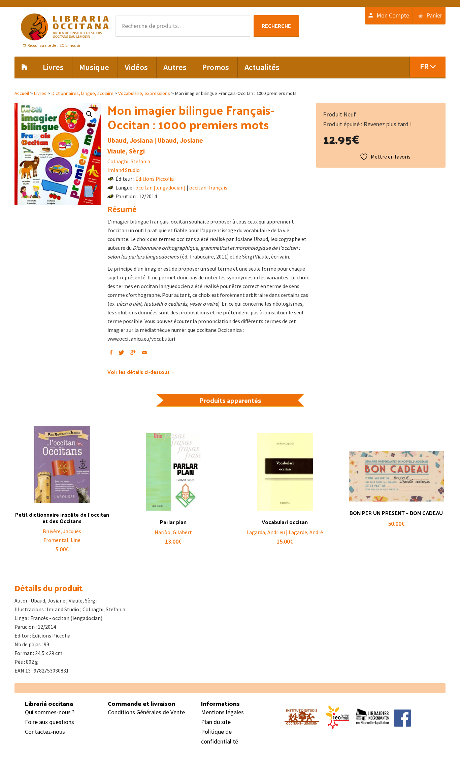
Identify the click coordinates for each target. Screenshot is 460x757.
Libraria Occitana (65, 26)
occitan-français (208, 187)
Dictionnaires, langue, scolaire (82, 93)
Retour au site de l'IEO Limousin (54, 45)
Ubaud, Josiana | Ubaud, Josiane (155, 140)
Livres (40, 93)
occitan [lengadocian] (160, 187)
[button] (89, 114)
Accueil (21, 93)
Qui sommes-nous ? (49, 712)
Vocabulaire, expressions (144, 93)
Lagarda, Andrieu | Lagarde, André (285, 532)
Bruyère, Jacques (62, 531)
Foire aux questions (49, 722)
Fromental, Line (61, 540)
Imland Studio (123, 170)
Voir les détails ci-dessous (138, 371)
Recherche (276, 26)
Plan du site (216, 722)
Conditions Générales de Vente (146, 712)
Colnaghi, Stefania (128, 161)
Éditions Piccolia (154, 178)
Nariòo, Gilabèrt (173, 532)
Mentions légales (222, 712)
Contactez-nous (45, 731)
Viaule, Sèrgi (126, 151)
